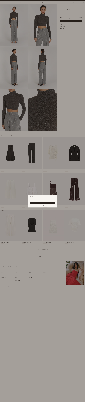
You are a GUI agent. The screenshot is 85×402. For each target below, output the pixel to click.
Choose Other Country (42, 205)
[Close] (55, 196)
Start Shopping (42, 203)
